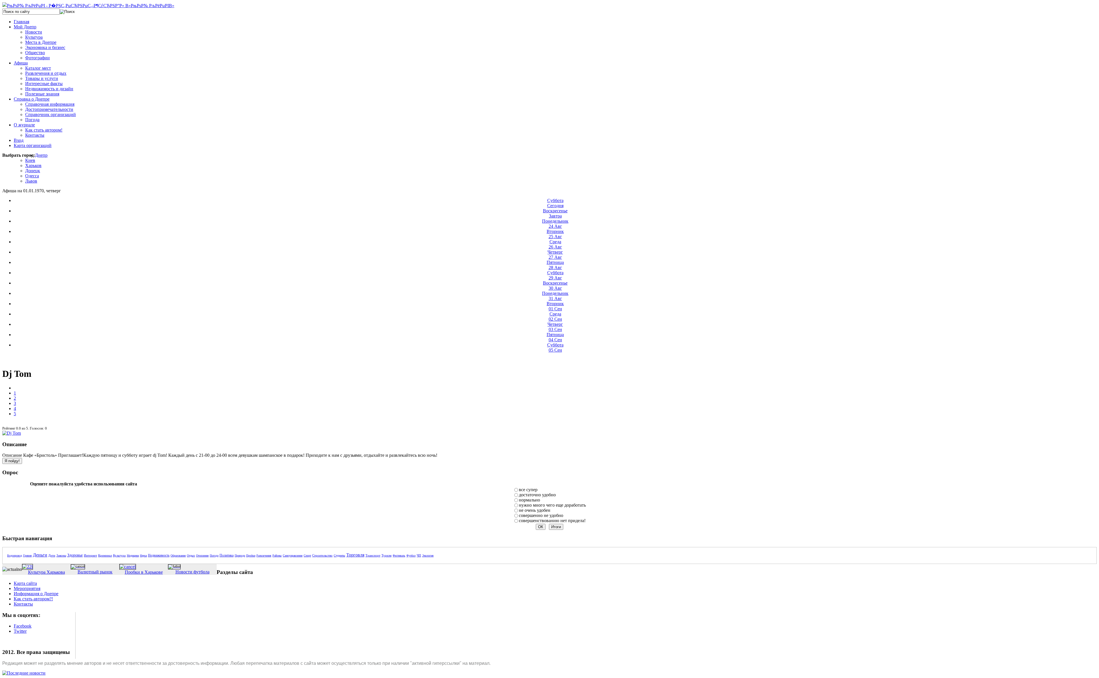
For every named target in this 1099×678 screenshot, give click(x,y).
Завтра (555, 213)
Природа (240, 555)
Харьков (33, 165)
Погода (214, 555)
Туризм (387, 555)
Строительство (322, 555)
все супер (528, 489)
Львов (31, 181)
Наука (143, 555)
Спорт (307, 555)
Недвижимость (158, 555)
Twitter (20, 631)
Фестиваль (399, 555)
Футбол (411, 555)
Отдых (191, 555)
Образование (178, 555)
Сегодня (555, 203)
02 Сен (555, 316)
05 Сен (555, 347)
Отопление (202, 555)
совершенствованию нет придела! (552, 520)
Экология (428, 555)
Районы (277, 555)
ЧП (419, 555)
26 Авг (555, 244)
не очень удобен (534, 510)
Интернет (90, 555)
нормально (529, 499)
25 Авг (555, 234)
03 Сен (555, 327)
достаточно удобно (537, 494)
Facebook (22, 626)
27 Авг (555, 255)
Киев (30, 160)
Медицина (133, 555)
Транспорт (372, 555)
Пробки (250, 555)
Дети (51, 555)
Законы (61, 555)
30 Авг (555, 286)
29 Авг (555, 275)
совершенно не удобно (541, 515)
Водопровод (14, 555)
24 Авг (555, 224)
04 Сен (555, 337)
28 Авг (555, 265)
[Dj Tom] (11, 433)
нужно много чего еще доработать (552, 505)
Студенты (339, 555)
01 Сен (555, 306)
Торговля (355, 554)
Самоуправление (293, 555)
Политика (227, 555)
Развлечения (263, 555)
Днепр (41, 155)
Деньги (40, 554)
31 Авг (555, 296)
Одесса (32, 175)
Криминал (105, 555)
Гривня (27, 555)
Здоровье (75, 555)
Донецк (32, 170)
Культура (119, 555)
